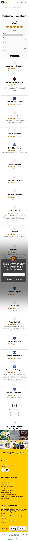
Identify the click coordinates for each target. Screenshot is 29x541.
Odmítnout (19, 279)
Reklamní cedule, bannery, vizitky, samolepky (11, 516)
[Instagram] (7, 470)
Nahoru (15, 414)
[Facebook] (3, 470)
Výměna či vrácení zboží (8, 494)
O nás (3, 488)
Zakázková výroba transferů (10, 521)
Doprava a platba (6, 492)
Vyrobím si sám (6, 482)
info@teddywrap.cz (7, 465)
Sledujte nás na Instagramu (15, 427)
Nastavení (10, 279)
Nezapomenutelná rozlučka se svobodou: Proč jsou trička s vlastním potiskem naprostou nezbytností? (14, 510)
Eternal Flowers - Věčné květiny (15, 454)
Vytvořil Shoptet (15, 539)
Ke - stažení (5, 498)
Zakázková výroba (8, 452)
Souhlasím (15, 274)
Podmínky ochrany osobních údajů (12, 496)
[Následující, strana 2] (14, 406)
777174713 (4, 466)
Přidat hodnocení (14, 56)
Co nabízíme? (21, 452)
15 (19, 406)
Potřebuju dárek (6, 484)
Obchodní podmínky (7, 490)
